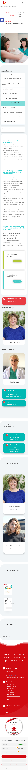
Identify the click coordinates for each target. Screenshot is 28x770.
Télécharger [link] (10, 608)
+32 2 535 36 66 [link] (11, 301)
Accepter (14, 757)
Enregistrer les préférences (14, 764)
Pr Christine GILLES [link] (14, 382)
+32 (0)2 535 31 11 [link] (11, 675)
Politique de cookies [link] (8, 768)
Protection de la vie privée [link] (18, 768)
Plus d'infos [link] (17, 261)
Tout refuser (14, 760)
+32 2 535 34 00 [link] (12, 394)
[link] (2, 20)
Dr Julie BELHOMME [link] (14, 342)
